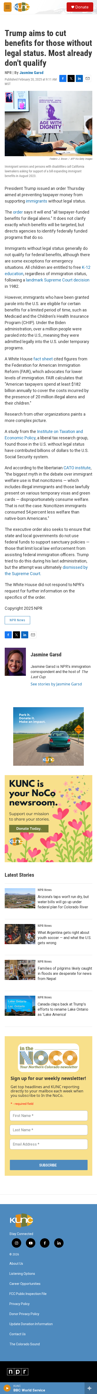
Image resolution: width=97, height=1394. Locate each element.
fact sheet (43, 358)
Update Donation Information (31, 1324)
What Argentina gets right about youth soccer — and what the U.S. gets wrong (64, 937)
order (18, 212)
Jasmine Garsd (31, 72)
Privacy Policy (19, 1304)
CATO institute (77, 467)
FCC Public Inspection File (28, 1294)
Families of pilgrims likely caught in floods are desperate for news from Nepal (65, 973)
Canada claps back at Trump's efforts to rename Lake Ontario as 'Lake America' (63, 1009)
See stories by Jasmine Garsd (56, 684)
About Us (16, 1263)
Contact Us (17, 1334)
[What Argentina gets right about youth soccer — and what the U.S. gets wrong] (20, 934)
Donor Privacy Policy (24, 1314)
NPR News (17, 620)
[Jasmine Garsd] (15, 662)
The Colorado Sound (24, 1344)
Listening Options (22, 1274)
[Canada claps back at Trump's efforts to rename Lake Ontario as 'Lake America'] (20, 1006)
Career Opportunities (24, 1284)
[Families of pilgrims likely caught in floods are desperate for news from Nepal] (20, 970)
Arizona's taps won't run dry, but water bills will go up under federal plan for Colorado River (63, 902)
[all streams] (91, 1388)
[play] (7, 1388)
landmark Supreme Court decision (57, 279)
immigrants (36, 201)
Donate (82, 7)
